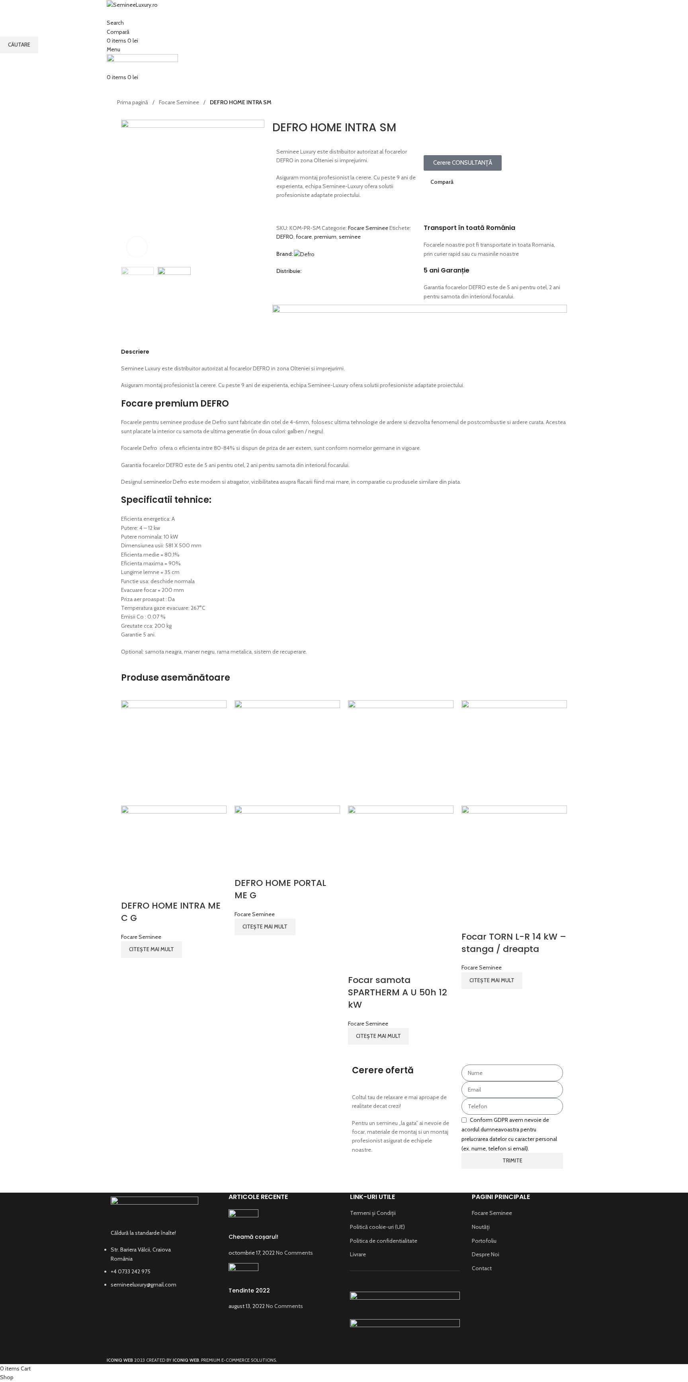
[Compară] (131, 890)
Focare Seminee (141, 936)
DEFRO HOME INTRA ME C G (171, 911)
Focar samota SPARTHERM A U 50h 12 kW (397, 992)
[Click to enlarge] (137, 247)
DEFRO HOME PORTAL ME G (280, 889)
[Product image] (174, 842)
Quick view (152, 890)
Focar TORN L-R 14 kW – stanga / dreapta (513, 942)
